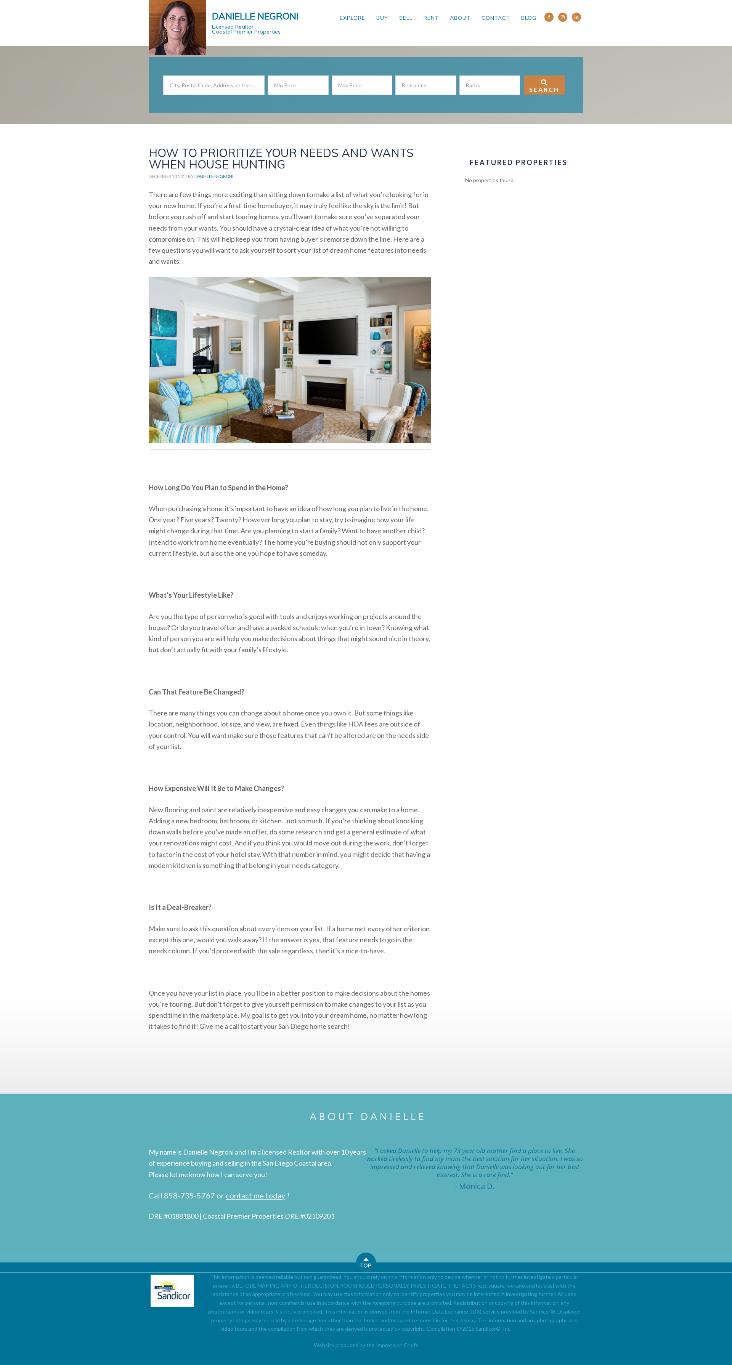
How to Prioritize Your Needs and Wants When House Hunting (281, 159)
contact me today (255, 1195)
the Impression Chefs (392, 1345)
